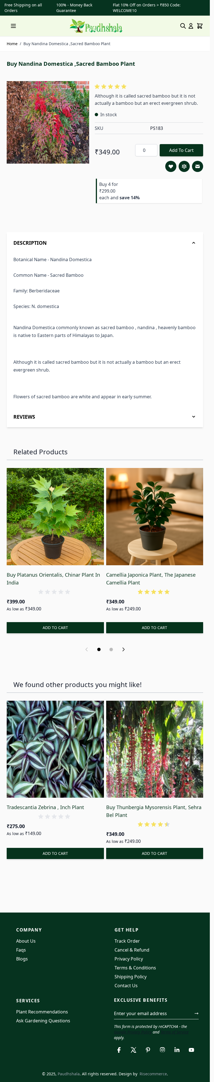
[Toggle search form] (183, 26)
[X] (133, 1050)
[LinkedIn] (177, 1050)
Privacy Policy (129, 959)
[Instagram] (162, 1050)
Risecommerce (153, 1073)
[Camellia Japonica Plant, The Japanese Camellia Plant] (154, 516)
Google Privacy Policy (133, 1032)
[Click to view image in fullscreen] (48, 122)
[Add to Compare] (184, 166)
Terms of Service (174, 1032)
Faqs (21, 950)
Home (12, 43)
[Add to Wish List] (170, 166)
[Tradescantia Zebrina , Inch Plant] (55, 749)
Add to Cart (181, 150)
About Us (26, 941)
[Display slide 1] (99, 649)
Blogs (22, 959)
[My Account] (191, 26)
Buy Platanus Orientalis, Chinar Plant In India (53, 578)
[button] (111, 86)
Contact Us (126, 985)
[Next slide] (123, 649)
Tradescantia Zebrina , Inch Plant (45, 807)
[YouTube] (191, 1050)
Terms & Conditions (135, 968)
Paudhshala (69, 1073)
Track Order (127, 941)
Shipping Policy (131, 977)
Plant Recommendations (42, 1012)
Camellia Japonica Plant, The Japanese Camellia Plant (151, 578)
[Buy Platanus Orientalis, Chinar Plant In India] (55, 516)
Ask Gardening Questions (43, 1021)
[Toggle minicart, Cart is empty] (199, 25)
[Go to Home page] (96, 26)
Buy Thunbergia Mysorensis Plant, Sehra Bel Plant (153, 811)
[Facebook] (119, 1050)
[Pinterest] (148, 1050)
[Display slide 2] (111, 649)
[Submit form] (196, 1013)
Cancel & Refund (132, 950)
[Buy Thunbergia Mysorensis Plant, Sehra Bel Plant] (154, 749)
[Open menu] (13, 26)
